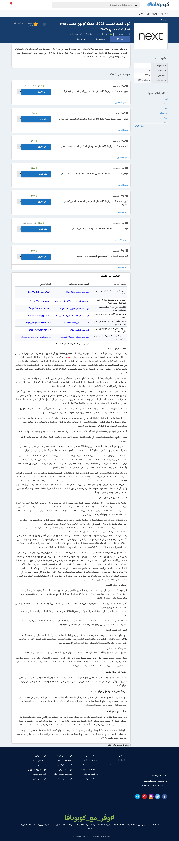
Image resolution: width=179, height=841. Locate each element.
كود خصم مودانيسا (64, 755)
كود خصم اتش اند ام (90, 760)
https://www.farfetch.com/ (39, 329)
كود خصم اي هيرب (38, 764)
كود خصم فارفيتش (65, 764)
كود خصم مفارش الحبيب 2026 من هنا (74, 308)
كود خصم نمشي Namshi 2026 (76, 322)
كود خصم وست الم (64, 778)
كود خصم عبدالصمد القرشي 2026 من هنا (72, 315)
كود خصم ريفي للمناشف (88, 764)
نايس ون (164, 122)
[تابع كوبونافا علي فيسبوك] (164, 796)
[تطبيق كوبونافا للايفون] (139, 765)
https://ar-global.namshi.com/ (38, 322)
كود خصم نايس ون (65, 760)
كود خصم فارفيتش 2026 (79, 329)
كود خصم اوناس (39, 760)
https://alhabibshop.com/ (40, 308)
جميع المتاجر (152, 13)
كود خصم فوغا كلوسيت (89, 769)
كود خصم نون (40, 755)
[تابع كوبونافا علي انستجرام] (151, 796)
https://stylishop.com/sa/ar (39, 292)
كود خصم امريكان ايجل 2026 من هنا (74, 337)
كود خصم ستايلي (39, 778)
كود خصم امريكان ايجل (63, 774)
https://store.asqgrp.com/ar (39, 315)
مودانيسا (164, 103)
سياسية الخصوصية (117, 764)
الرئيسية (164, 13)
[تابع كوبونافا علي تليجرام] (137, 796)
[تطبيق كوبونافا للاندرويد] (159, 765)
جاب (166, 108)
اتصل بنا (140, 13)
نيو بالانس (164, 117)
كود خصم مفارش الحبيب (88, 778)
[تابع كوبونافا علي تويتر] (157, 796)
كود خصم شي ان (65, 769)
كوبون (69, 357)
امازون (165, 99)
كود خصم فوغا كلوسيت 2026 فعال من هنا (72, 301)
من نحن (122, 755)
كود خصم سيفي (39, 774)
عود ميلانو (164, 113)
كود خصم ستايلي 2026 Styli (77, 292)
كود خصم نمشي (92, 755)
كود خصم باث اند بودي (37, 769)
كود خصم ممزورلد (91, 774)
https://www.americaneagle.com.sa (35, 337)
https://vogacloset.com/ (40, 301)
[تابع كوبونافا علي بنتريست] (144, 796)
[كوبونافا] (158, 5)
